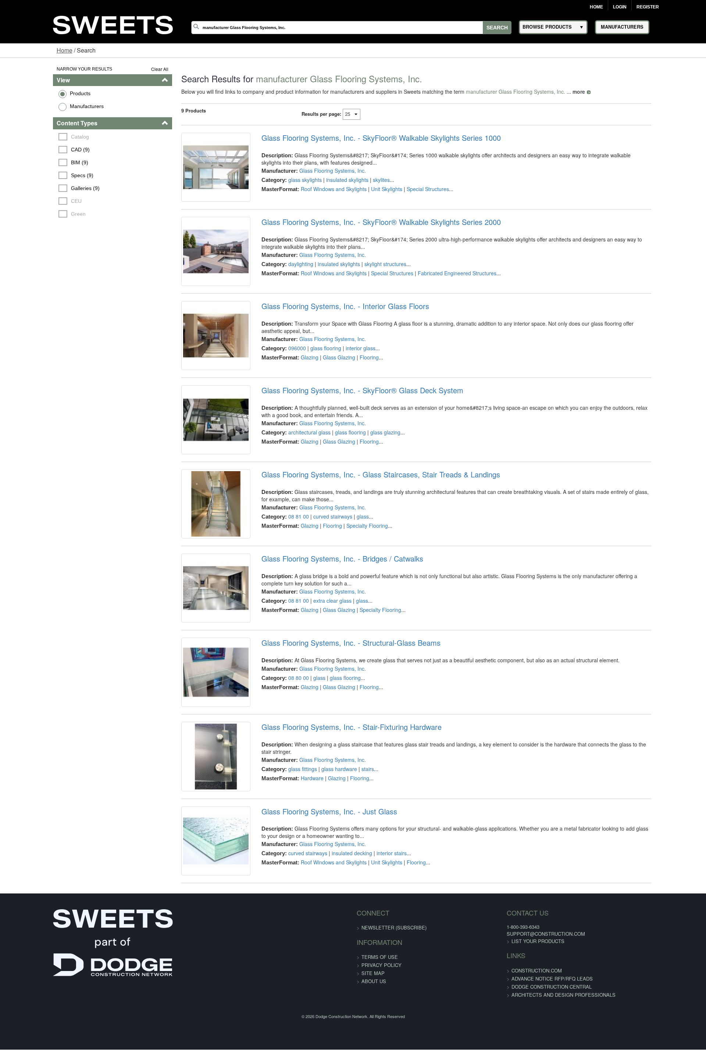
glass (347, 565)
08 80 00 (283, 751)
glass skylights (289, 179)
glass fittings (287, 847)
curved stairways (317, 565)
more (551, 91)
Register (648, 7)
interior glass (345, 365)
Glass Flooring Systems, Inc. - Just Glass (314, 909)
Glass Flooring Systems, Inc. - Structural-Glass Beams (335, 716)
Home (596, 7)
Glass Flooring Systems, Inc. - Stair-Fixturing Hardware (336, 813)
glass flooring (310, 365)
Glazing (294, 374)
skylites (365, 179)
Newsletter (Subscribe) (394, 1037)
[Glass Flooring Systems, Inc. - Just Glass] (194, 944)
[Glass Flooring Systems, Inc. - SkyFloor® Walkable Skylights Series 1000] (194, 173)
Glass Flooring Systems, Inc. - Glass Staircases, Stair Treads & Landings (365, 524)
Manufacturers (41, 106)
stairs (352, 847)
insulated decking (336, 951)
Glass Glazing (323, 374)
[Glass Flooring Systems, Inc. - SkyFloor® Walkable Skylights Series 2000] (194, 270)
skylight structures (370, 276)
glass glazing (370, 469)
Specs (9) (37, 175)
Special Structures (412, 189)
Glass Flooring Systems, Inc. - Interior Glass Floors (330, 331)
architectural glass (294, 469)
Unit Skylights (371, 189)
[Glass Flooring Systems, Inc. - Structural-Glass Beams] (194, 751)
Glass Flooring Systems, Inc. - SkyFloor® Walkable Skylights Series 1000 (365, 138)
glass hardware (324, 847)
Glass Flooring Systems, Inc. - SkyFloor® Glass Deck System (347, 427)
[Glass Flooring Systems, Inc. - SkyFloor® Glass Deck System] (194, 462)
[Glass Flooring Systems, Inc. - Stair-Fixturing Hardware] (194, 848)
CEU (31, 201)
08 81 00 (283, 565)
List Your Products (482, 1051)
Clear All (131, 69)
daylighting (285, 276)
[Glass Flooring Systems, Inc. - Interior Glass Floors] (194, 366)
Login (620, 7)
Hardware (296, 856)
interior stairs (376, 951)
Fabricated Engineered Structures (441, 285)
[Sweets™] (113, 23)
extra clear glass (317, 662)
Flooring (353, 374)
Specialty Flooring (351, 574)
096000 (281, 365)
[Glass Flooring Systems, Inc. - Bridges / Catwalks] (194, 655)
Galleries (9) (40, 188)
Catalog (35, 137)
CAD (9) (35, 150)
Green (33, 214)
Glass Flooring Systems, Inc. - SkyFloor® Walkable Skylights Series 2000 (365, 234)
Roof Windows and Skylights (318, 189)
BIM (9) (34, 162)
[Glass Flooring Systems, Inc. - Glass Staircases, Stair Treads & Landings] (194, 559)
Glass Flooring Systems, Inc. (317, 170)
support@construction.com (490, 1043)
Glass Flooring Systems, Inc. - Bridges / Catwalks (327, 620)
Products (34, 93)
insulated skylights (332, 179)
